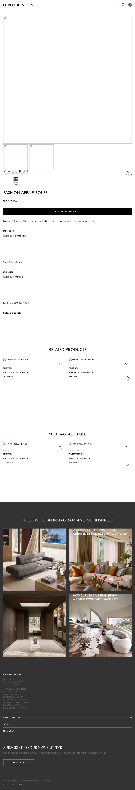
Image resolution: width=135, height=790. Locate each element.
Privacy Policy (9, 784)
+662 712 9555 (20, 689)
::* (23, 784)
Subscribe (18, 762)
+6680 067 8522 (16, 705)
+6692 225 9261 (15, 694)
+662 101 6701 (14, 692)
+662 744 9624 (21, 708)
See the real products (67, 211)
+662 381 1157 (24, 700)
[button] (129, 173)
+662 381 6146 (22, 702)
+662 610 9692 (21, 697)
